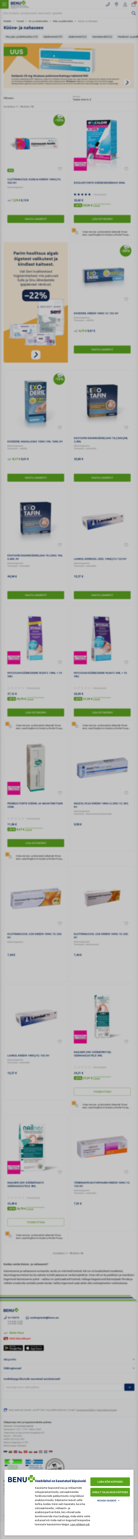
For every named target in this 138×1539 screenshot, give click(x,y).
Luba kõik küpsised (110, 1481)
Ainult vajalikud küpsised (110, 1492)
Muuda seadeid (106, 1500)
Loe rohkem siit (80, 1524)
